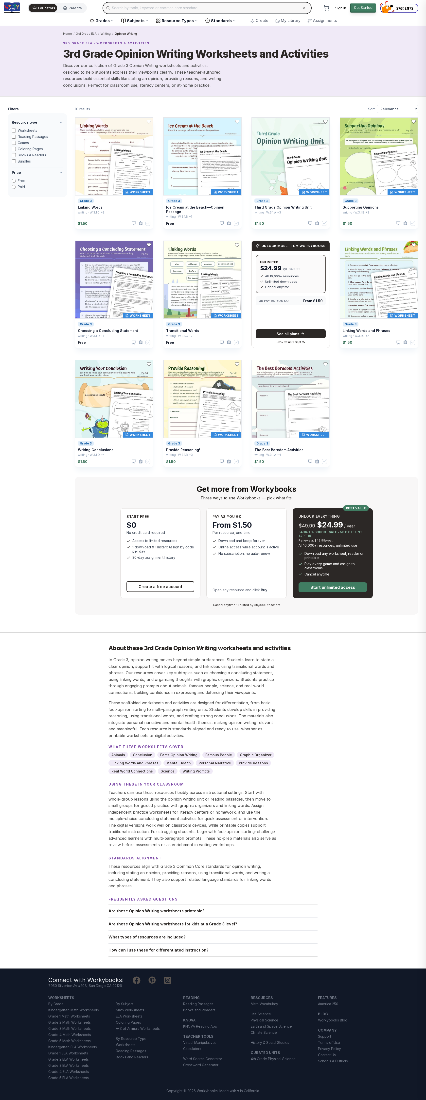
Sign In (340, 8)
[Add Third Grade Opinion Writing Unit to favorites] (325, 122)
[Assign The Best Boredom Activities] (317, 461)
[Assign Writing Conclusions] (140, 461)
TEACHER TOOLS (198, 1036)
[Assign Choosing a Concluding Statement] (140, 342)
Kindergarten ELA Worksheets (72, 1047)
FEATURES (327, 998)
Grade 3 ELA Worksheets (68, 1065)
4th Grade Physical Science (273, 1059)
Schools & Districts (333, 1061)
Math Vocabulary (264, 1004)
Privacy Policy (329, 1049)
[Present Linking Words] (133, 223)
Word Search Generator (202, 1059)
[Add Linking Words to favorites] (149, 122)
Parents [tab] (75, 8)
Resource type (24, 122)
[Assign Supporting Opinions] (405, 223)
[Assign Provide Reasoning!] (229, 461)
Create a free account (160, 586)
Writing (106, 33)
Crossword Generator (200, 1065)
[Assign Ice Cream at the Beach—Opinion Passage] (229, 223)
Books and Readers (132, 1057)
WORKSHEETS (61, 998)
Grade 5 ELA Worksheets (68, 1078)
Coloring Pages (30, 149)
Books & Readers (32, 155)
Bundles (24, 161)
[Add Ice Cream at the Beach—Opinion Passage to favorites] (237, 122)
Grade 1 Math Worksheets (69, 1016)
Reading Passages (33, 136)
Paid (21, 187)
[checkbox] (147, 223)
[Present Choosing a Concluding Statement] (133, 342)
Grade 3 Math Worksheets (69, 1028)
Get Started (363, 7)
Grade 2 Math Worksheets (69, 1022)
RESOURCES (262, 998)
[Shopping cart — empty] (326, 8)
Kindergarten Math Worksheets (73, 1010)
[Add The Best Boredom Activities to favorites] (325, 364)
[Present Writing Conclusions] (133, 461)
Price (16, 172)
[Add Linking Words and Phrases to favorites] (414, 245)
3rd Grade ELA (86, 33)
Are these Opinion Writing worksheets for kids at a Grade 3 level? (172, 923)
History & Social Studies (270, 1042)
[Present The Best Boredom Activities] (310, 461)
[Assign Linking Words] (140, 223)
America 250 (328, 1004)
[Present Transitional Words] (222, 342)
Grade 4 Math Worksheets (69, 1035)
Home (67, 33)
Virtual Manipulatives (199, 1042)
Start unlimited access (332, 587)
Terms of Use (329, 1042)
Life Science (261, 1014)
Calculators (192, 1049)
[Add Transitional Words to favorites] (237, 245)
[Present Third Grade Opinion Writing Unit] (310, 223)
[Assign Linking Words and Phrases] (405, 342)
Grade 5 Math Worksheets (69, 1041)
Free (21, 181)
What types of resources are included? (147, 937)
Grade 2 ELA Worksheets (68, 1059)
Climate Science (264, 1032)
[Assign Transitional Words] (229, 342)
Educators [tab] (46, 8)
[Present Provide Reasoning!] (222, 461)
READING (191, 998)
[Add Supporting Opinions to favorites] (414, 122)
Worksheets (27, 130)
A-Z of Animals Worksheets (138, 1028)
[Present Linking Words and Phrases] (398, 342)
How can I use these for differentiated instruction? (158, 950)
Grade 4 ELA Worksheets (68, 1071)
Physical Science (264, 1020)
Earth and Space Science (271, 1026)
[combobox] (207, 7)
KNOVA (189, 1020)
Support (324, 1036)
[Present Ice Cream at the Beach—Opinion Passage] (222, 223)
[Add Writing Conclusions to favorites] (149, 364)
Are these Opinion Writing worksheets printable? (156, 910)
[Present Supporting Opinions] (398, 223)
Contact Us (327, 1055)
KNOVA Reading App (200, 1026)
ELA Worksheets (129, 1016)
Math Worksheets (130, 1010)
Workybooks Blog (332, 1020)
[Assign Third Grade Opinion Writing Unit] (317, 223)
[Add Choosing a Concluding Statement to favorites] (149, 245)
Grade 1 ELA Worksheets (68, 1053)
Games (23, 143)
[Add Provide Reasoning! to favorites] (237, 364)
